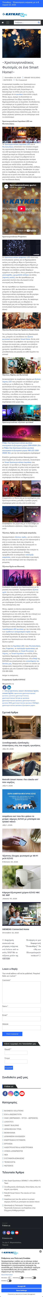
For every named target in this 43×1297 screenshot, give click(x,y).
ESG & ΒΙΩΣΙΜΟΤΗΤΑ (13, 1114)
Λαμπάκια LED (18, 646)
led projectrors (11, 691)
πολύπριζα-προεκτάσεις (26, 648)
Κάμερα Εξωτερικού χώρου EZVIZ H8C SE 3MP (21, 893)
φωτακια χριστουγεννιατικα (19, 696)
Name (5, 1006)
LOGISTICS (8, 1122)
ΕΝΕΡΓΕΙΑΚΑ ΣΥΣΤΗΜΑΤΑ (14, 1140)
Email (5, 1015)
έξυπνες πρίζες (21, 537)
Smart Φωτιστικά (27, 651)
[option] (27, 2)
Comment (6, 980)
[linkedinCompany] (16, 1093)
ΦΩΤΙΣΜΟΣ (7, 80)
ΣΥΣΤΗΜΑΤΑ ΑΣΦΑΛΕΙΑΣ (14, 1158)
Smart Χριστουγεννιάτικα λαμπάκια (17, 462)
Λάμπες (5, 653)
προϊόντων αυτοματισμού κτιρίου (18, 632)
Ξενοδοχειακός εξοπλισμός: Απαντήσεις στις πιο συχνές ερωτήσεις (21, 744)
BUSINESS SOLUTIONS (13, 1111)
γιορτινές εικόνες (8, 277)
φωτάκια (19, 94)
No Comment (21, 80)
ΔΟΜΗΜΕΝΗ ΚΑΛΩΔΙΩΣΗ (14, 1136)
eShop (34, 658)
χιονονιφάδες (7, 275)
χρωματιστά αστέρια (21, 275)
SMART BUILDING (32, 77)
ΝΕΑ (6, 1155)
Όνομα (7, 1058)
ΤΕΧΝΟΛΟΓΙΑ (9, 1162)
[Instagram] (10, 1093)
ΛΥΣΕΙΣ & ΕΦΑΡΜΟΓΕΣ (13, 1151)
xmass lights (7, 693)
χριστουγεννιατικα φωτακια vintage (25, 703)
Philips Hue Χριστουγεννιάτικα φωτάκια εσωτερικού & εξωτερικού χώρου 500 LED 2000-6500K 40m (20, 450)
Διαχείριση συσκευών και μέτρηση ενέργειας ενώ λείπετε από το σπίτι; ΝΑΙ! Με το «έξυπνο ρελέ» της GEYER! (10, 949)
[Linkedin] (9, 687)
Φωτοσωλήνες (8, 147)
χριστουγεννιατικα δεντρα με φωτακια (15, 698)
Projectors (10, 648)
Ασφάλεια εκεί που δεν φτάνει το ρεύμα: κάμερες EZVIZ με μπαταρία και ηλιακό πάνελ (21, 819)
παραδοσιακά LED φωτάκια (13, 629)
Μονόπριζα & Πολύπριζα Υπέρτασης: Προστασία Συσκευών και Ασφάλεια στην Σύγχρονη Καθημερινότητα (20, 1207)
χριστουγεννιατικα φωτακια (12, 700)
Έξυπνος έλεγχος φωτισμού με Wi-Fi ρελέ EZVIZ (20, 857)
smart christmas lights (28, 691)
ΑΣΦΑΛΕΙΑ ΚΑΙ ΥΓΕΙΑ (12, 1129)
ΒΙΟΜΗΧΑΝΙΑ (9, 1133)
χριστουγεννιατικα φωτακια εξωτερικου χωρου (18, 705)
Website (5, 1024)
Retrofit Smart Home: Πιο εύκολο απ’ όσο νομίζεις (20, 780)
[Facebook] (5, 687)
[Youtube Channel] (22, 1093)
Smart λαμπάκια (17, 653)
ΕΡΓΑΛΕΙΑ (8, 1144)
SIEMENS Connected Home (15, 929)
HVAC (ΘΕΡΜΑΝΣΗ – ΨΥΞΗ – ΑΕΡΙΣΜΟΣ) (21, 1118)
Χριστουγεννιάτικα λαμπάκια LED (17, 144)
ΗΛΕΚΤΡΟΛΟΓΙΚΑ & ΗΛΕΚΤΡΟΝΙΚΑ (18, 1147)
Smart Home (25, 339)
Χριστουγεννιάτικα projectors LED (17, 257)
